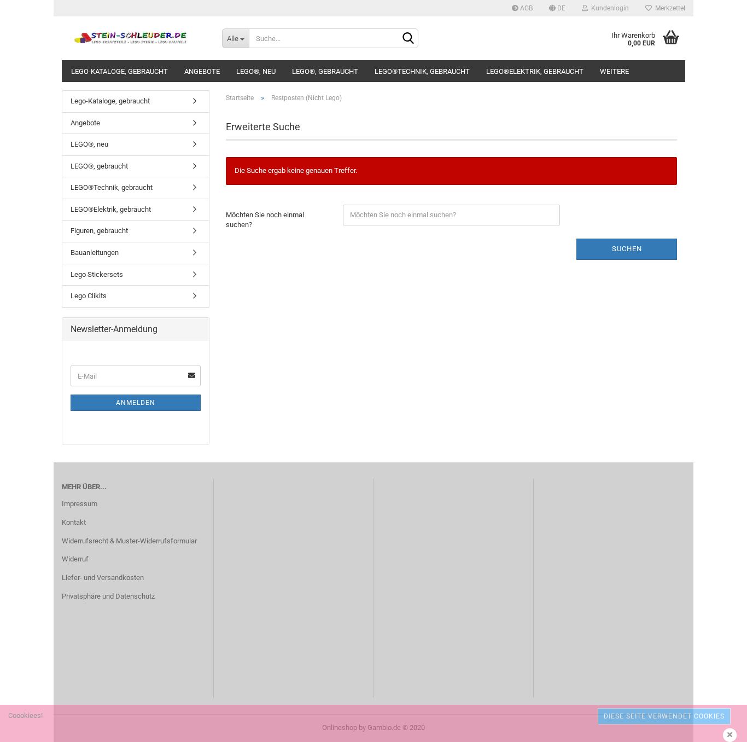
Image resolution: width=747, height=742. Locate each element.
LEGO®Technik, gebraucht (422, 71)
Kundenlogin (608, 8)
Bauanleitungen (95, 252)
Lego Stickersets (97, 274)
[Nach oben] (717, 725)
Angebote (202, 71)
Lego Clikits (89, 296)
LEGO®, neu (256, 71)
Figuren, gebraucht (99, 231)
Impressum (79, 504)
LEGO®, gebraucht (325, 71)
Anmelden (135, 403)
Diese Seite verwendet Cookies (664, 716)
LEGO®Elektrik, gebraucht (534, 71)
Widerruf (75, 559)
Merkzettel (668, 8)
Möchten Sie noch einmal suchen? (265, 220)
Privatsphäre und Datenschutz (108, 596)
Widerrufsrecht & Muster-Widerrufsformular (129, 541)
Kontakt (74, 522)
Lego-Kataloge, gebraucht (119, 71)
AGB (525, 8)
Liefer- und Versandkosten (103, 577)
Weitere (614, 71)
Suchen (627, 249)
